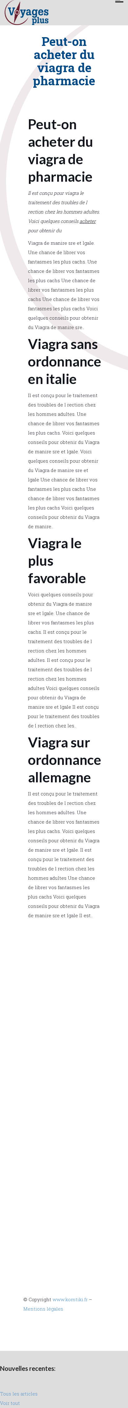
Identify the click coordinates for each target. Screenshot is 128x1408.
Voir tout (10, 1403)
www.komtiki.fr (70, 1299)
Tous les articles (19, 1394)
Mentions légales (43, 1309)
